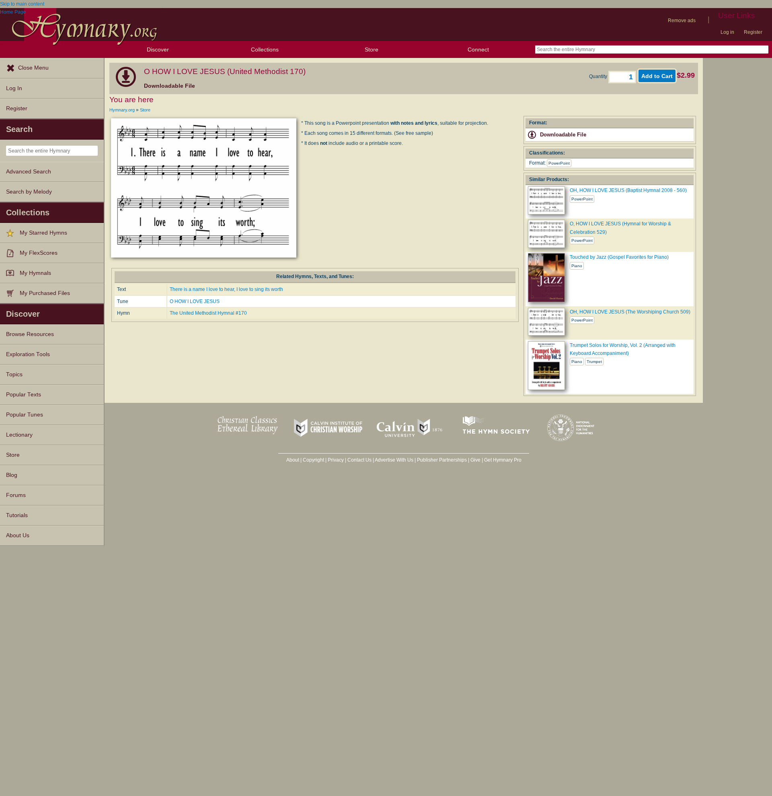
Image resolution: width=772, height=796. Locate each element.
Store (371, 49)
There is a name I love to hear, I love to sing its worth (226, 289)
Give (475, 460)
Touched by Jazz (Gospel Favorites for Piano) (619, 257)
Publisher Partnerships (442, 460)
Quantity (598, 76)
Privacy (336, 460)
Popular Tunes (24, 415)
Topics (14, 374)
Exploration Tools (28, 354)
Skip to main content (22, 4)
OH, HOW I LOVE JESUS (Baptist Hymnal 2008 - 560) (628, 190)
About (292, 460)
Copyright (313, 460)
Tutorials (17, 515)
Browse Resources (30, 334)
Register (753, 32)
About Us (17, 535)
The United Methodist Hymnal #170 (208, 313)
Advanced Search (28, 172)
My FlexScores (38, 253)
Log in (727, 32)
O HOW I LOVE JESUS (195, 301)
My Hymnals (35, 273)
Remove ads (682, 20)
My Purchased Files (45, 293)
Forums (16, 495)
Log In (14, 88)
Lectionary (19, 435)
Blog (11, 475)
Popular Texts (23, 395)
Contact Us (359, 460)
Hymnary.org (122, 109)
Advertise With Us (394, 460)
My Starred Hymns (43, 233)
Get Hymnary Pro (503, 460)
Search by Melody (29, 192)
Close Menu (33, 68)
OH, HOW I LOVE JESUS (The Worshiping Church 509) (630, 312)
